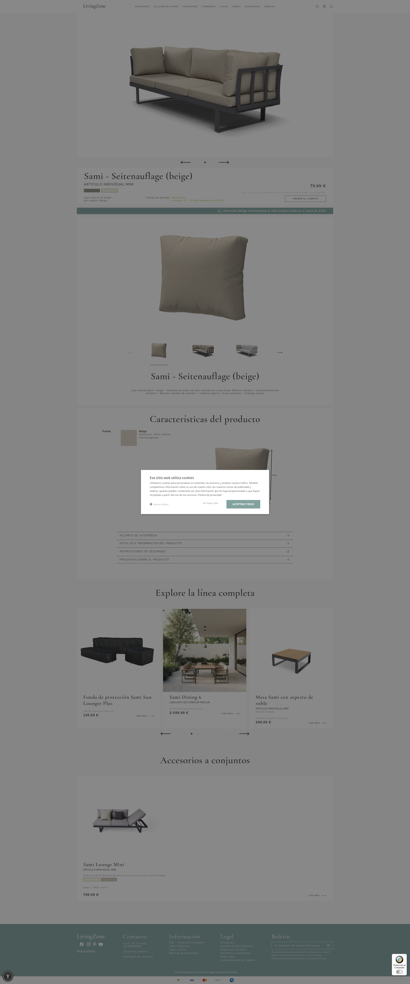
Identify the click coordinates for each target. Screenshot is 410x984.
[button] (159, 504)
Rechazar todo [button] (210, 503)
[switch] (399, 972)
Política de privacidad (209, 494)
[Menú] (405, 956)
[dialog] (205, 492)
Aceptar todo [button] (243, 504)
